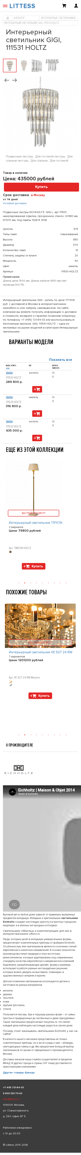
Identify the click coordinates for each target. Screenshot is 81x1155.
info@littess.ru (11, 1099)
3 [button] (31, 735)
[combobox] (39, 195)
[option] (40, 652)
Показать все (60, 359)
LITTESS (22, 6)
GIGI (9, 373)
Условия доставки (15, 203)
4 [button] (37, 735)
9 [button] (66, 735)
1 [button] (19, 735)
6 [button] (48, 735)
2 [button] (25, 735)
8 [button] (60, 735)
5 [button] (42, 735)
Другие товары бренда (19, 1072)
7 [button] (54, 735)
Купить (41, 187)
